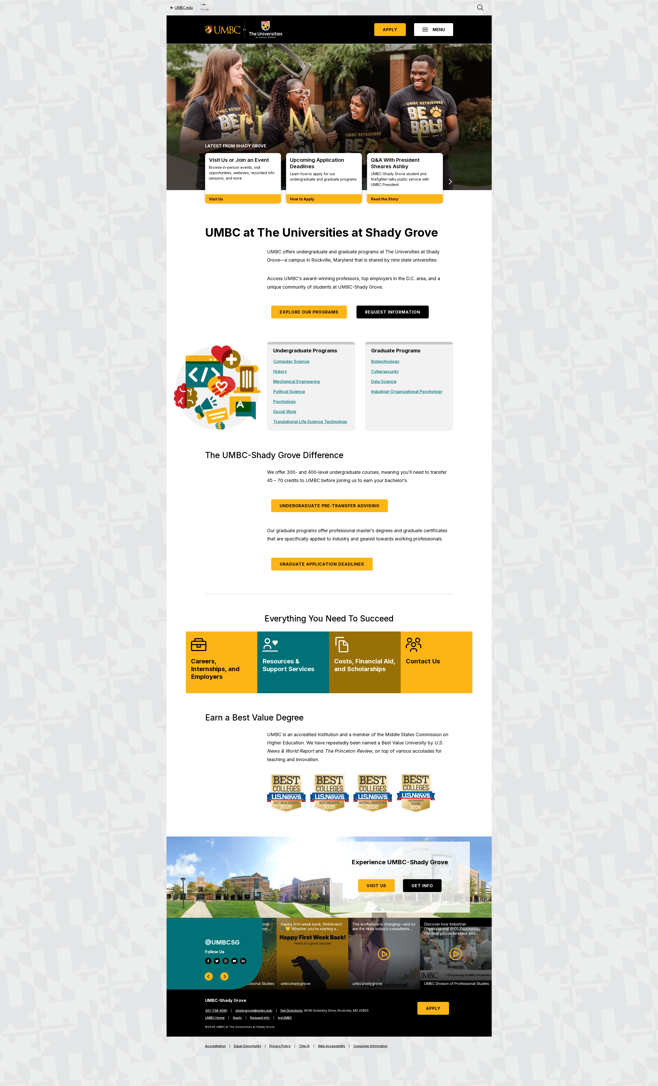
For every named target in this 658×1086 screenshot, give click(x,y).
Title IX (304, 1046)
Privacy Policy (280, 1046)
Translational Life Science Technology (310, 421)
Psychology (284, 401)
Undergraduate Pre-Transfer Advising (329, 505)
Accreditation (215, 1046)
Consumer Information (370, 1046)
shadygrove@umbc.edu (253, 1010)
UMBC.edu (184, 8)
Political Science (289, 391)
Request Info (260, 1017)
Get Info (422, 885)
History (280, 371)
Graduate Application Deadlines (322, 564)
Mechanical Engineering (296, 381)
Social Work (284, 411)
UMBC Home (215, 1017)
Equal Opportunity (247, 1046)
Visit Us (376, 885)
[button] (433, 29)
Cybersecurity (385, 371)
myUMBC (285, 1017)
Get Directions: (291, 1010)
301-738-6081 (216, 1010)
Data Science (384, 381)
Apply (390, 29)
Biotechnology (385, 361)
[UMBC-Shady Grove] (243, 29)
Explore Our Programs (309, 312)
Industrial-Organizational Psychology (406, 391)
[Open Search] (480, 7)
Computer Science (291, 361)
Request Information (392, 312)
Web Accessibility (331, 1046)
